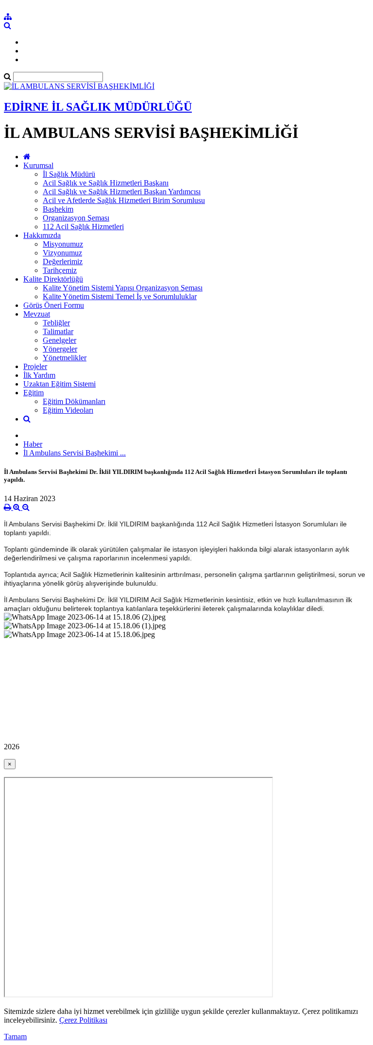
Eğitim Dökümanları (74, 401)
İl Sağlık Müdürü (69, 174)
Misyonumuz (63, 244)
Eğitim (33, 392)
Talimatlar (58, 331)
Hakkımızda (42, 235)
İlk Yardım (39, 375)
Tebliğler (56, 323)
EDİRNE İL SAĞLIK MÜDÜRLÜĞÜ (98, 107)
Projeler (35, 366)
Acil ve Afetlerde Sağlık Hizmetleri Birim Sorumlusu (124, 200)
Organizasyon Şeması (76, 218)
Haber (32, 444)
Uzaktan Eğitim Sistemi (59, 384)
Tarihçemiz (60, 270)
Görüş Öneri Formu (53, 305)
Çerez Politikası (83, 1020)
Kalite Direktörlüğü (53, 279)
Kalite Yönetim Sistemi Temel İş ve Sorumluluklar (120, 296)
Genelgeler (59, 340)
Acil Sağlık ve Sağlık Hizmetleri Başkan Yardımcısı (122, 191)
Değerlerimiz (63, 261)
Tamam (15, 1036)
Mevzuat (36, 314)
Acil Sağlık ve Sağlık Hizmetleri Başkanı (106, 183)
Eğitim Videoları (68, 410)
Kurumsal (38, 165)
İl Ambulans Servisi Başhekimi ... (74, 453)
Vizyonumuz (62, 253)
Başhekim (58, 209)
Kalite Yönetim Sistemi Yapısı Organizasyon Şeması (123, 288)
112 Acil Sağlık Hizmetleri (83, 226)
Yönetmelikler (64, 358)
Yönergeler (60, 349)
